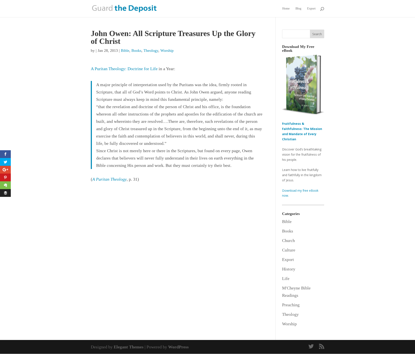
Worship (167, 50)
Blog (298, 8)
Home (286, 8)
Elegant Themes (129, 347)
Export (311, 8)
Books (136, 50)
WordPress (178, 347)
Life (285, 278)
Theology (151, 50)
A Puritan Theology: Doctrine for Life (124, 68)
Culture (288, 250)
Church (288, 240)
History (288, 269)
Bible (125, 50)
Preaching (291, 304)
